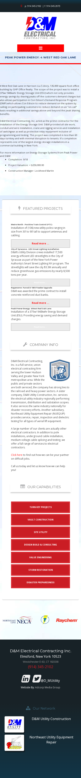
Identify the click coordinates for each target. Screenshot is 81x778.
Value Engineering (40, 557)
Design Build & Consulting (40, 544)
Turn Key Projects (40, 507)
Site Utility (40, 532)
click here (16, 155)
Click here (16, 455)
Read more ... (40, 243)
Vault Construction (40, 519)
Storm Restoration (40, 569)
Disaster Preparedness (40, 582)
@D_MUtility (50, 680)
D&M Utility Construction (51, 718)
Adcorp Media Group (47, 687)
